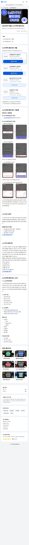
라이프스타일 (5, 7)
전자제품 (17, 410)
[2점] (5, 439)
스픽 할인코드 (5, 427)
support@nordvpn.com (12, 310)
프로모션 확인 (14, 85)
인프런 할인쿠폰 (6, 425)
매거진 (12, 413)
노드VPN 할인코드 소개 (8, 41)
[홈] (3, 2)
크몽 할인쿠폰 (5, 428)
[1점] (3, 439)
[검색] (23, 2)
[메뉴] (26, 2)
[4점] (8, 439)
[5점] (10, 439)
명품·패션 (12, 410)
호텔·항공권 (6, 410)
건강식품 (22, 410)
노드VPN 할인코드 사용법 (8, 39)
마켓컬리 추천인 (6, 423)
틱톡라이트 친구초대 (6, 421)
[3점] (7, 439)
